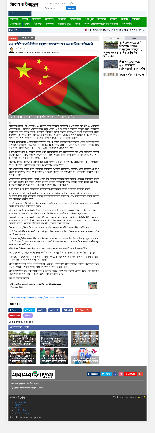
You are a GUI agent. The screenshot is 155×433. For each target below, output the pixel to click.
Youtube (131, 374)
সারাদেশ (49, 19)
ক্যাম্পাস (50, 24)
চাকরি (27, 24)
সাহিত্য (136, 19)
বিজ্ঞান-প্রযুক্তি (64, 24)
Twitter (30, 310)
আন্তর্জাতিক (75, 19)
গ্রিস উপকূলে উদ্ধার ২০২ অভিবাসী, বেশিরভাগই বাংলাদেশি (52, 341)
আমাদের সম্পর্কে (20, 402)
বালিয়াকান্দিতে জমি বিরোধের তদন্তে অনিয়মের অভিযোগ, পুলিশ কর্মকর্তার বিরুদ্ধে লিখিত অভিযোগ (21, 340)
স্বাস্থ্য (77, 24)
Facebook (15, 310)
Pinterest (16, 315)
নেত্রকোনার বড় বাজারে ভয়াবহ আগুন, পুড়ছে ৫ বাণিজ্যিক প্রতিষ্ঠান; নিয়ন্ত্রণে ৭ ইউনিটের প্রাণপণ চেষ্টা (22, 357)
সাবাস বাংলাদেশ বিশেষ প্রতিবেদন (101, 24)
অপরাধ (124, 19)
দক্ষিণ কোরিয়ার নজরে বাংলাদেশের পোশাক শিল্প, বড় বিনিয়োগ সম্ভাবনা (35, 284)
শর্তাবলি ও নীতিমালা (22, 413)
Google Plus (84, 310)
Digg (43, 310)
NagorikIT (141, 397)
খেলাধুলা (89, 19)
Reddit (69, 310)
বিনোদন (102, 19)
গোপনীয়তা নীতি (20, 410)
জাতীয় (25, 19)
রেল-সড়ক (15, 24)
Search (71, 8)
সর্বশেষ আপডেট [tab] (114, 38)
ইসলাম (38, 24)
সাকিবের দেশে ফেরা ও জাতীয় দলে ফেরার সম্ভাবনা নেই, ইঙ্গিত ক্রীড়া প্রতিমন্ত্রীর (53, 358)
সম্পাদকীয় (127, 24)
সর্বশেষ (14, 19)
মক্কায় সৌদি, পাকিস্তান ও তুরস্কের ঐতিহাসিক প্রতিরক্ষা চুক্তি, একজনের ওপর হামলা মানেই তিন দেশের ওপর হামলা (85, 339)
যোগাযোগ (18, 405)
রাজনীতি (36, 19)
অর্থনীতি (62, 19)
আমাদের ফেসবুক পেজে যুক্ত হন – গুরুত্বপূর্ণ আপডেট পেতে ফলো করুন (38, 297)
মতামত (113, 19)
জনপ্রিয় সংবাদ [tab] (135, 38)
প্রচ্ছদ (14, 38)
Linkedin (55, 310)
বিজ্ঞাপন (17, 408)
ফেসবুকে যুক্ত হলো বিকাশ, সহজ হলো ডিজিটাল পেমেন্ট (85, 360)
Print (29, 315)
